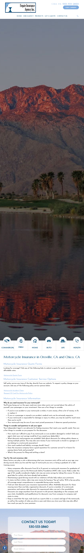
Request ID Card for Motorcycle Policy (18, 393)
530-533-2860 (65, 4)
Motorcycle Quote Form (13, 375)
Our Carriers (70, 7)
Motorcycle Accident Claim (14, 390)
